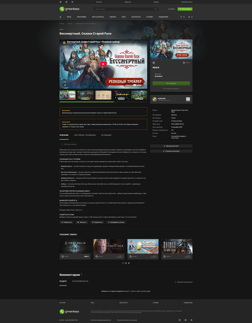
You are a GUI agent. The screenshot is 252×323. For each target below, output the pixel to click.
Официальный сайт (172, 146)
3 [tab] (129, 263)
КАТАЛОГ (63, 303)
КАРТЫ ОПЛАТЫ (98, 17)
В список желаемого (172, 88)
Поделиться (68, 222)
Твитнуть (83, 222)
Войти (173, 9)
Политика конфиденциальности (101, 320)
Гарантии (128, 2)
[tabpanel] (126, 250)
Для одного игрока (70, 144)
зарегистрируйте (117, 291)
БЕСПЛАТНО (136, 17)
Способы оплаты (186, 2)
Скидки (156, 2)
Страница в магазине (172, 151)
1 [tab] (123, 263)
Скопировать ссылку (117, 222)
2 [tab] (126, 263)
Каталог (99, 2)
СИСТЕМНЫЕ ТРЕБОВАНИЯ (85, 135)
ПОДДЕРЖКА (163, 17)
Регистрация (186, 9)
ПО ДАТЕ (63, 281)
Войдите (105, 291)
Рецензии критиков (163, 100)
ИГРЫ (69, 17)
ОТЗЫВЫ (149, 17)
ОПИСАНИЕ (64, 135)
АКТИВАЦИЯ (106, 135)
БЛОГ (124, 17)
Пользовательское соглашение (127, 320)
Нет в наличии (171, 83)
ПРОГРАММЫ (81, 17)
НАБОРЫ (113, 17)
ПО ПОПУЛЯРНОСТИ (80, 281)
